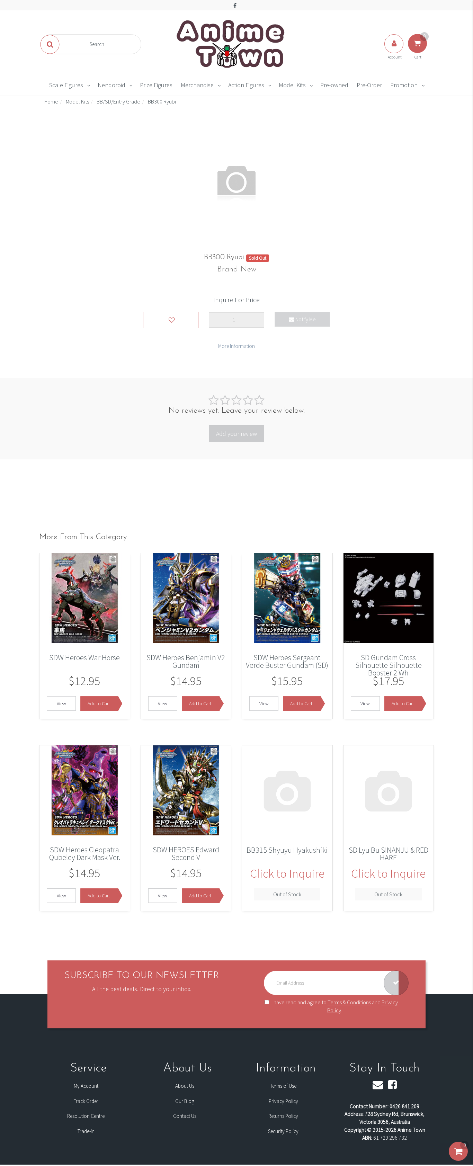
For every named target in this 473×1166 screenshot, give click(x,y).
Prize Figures (156, 85)
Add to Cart (99, 703)
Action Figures (246, 85)
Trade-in (86, 1131)
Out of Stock (287, 894)
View (61, 703)
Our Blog (184, 1101)
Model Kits (292, 85)
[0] (458, 1158)
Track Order (86, 1101)
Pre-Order (369, 85)
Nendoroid (111, 85)
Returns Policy (283, 1116)
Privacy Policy (283, 1101)
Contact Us (184, 1116)
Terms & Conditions (349, 1002)
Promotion (404, 85)
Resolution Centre (86, 1116)
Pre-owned (334, 85)
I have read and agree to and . (334, 1006)
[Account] (394, 50)
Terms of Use (283, 1086)
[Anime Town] (231, 43)
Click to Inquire (287, 873)
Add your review (236, 434)
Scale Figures (66, 85)
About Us (184, 1086)
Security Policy (283, 1131)
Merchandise (197, 85)
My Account (86, 1086)
